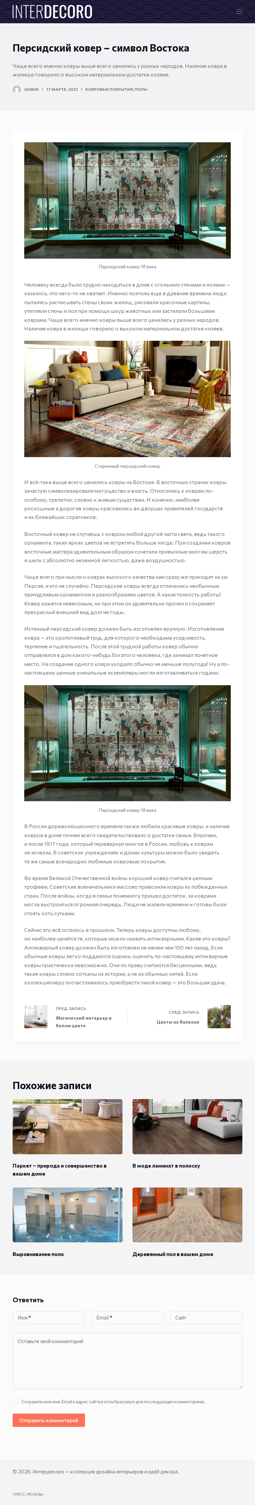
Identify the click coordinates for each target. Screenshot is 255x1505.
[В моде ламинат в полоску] (187, 1126)
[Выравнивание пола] (68, 1215)
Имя (24, 1317)
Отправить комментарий (48, 1420)
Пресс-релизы (28, 1494)
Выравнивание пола (38, 1254)
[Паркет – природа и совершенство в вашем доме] (68, 1126)
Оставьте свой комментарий (50, 1341)
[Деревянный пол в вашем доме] (187, 1215)
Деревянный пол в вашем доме (172, 1254)
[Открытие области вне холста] (239, 12)
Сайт (180, 1317)
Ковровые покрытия (109, 89)
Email (104, 1317)
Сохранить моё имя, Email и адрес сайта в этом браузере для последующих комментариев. (113, 1401)
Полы (140, 89)
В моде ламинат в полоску (166, 1165)
